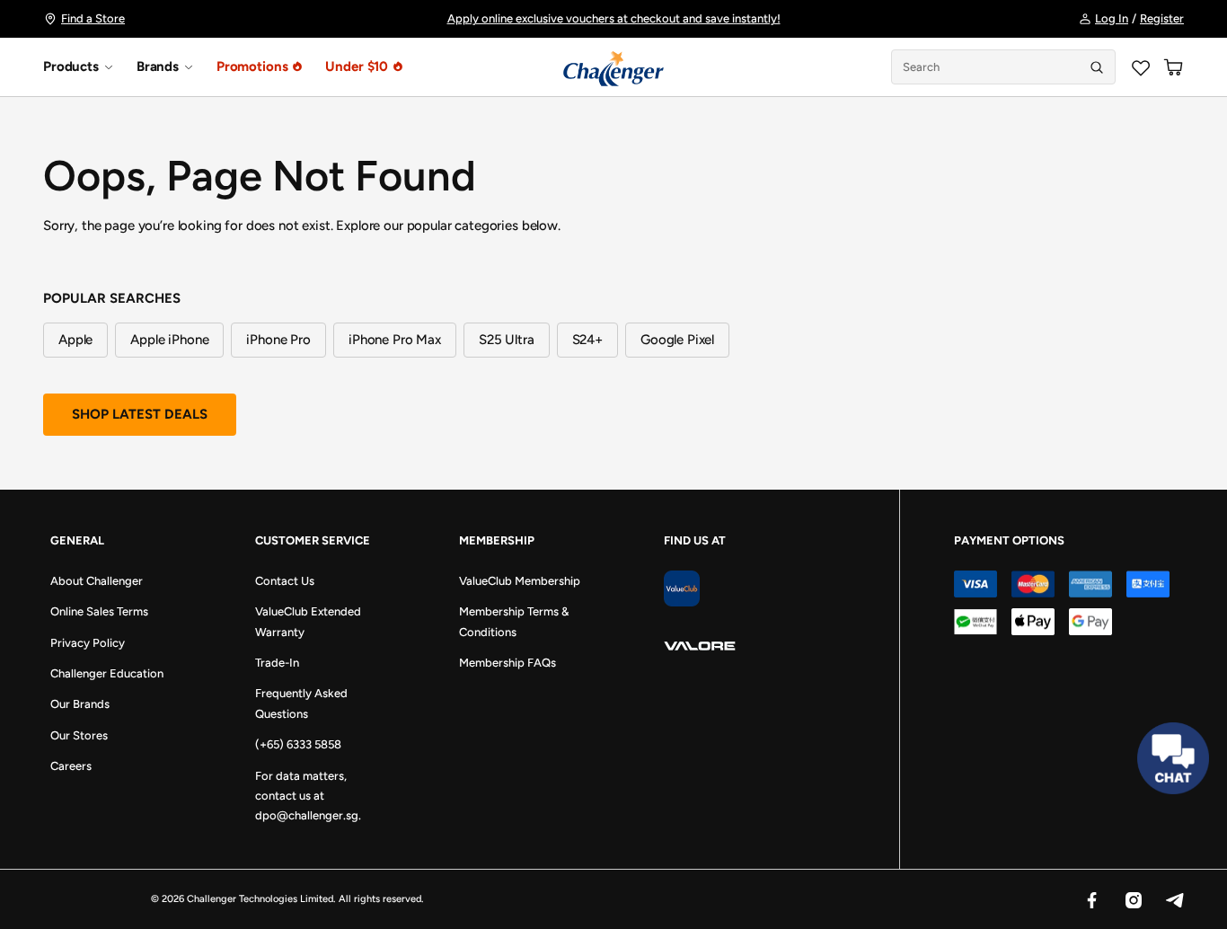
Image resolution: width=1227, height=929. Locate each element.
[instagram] (1133, 899)
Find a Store (93, 18)
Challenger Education (106, 673)
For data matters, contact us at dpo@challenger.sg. (308, 796)
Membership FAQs (507, 662)
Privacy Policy (87, 643)
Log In (1111, 18)
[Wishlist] (1141, 67)
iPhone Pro (278, 340)
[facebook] (1091, 899)
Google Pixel (677, 340)
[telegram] (1174, 899)
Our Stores (79, 735)
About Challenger (96, 581)
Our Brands (80, 704)
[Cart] (1173, 67)
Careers (71, 766)
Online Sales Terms (99, 611)
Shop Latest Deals (139, 414)
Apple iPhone (169, 340)
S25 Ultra (506, 340)
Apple (75, 340)
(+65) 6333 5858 (298, 744)
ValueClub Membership (519, 581)
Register (1162, 18)
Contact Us (284, 581)
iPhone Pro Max (395, 340)
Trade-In (277, 662)
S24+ (587, 340)
